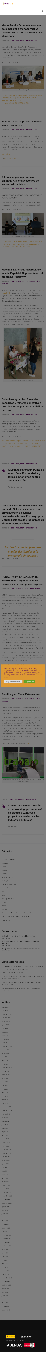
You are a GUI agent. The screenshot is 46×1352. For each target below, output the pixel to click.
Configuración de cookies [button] (13, 682)
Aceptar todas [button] (29, 682)
